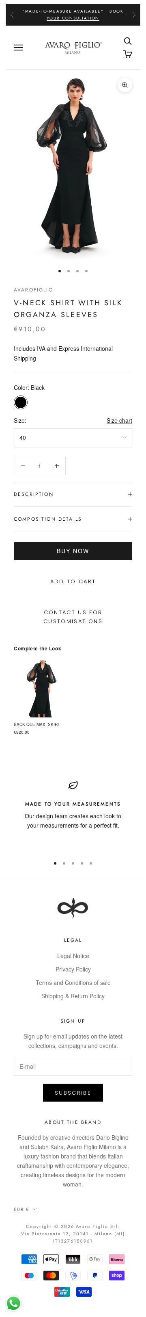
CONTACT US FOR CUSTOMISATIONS (73, 617)
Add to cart (73, 581)
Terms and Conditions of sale (73, 982)
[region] (73, 814)
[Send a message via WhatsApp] (13, 1303)
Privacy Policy (73, 969)
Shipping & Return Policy (73, 996)
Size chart (119, 420)
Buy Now (73, 551)
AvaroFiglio (33, 289)
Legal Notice (73, 956)
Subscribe (73, 1093)
